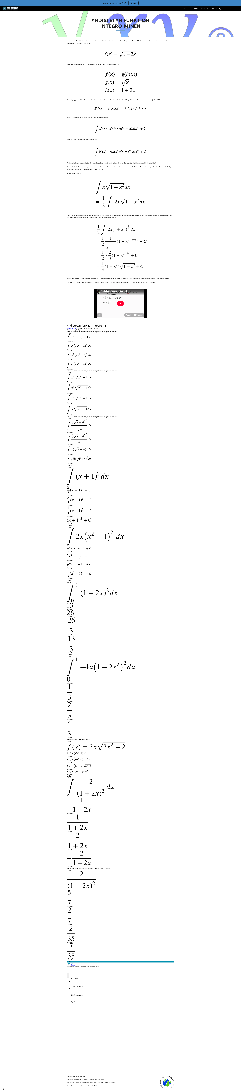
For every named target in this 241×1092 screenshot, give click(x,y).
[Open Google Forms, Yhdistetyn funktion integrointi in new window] (171, 325)
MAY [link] (195, 9)
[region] (120, 3)
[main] (120, 24)
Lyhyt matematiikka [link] (226, 9)
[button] (238, 8)
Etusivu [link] (186, 9)
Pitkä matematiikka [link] (208, 9)
